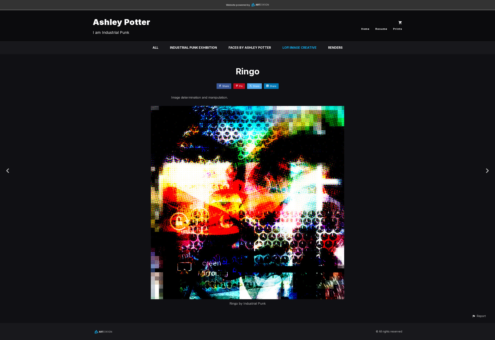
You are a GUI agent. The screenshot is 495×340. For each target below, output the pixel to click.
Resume (381, 28)
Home (365, 28)
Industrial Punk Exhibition (193, 47)
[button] (478, 316)
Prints (397, 28)
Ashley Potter (121, 22)
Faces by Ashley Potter (250, 47)
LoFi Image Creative (299, 47)
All (155, 47)
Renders (335, 47)
